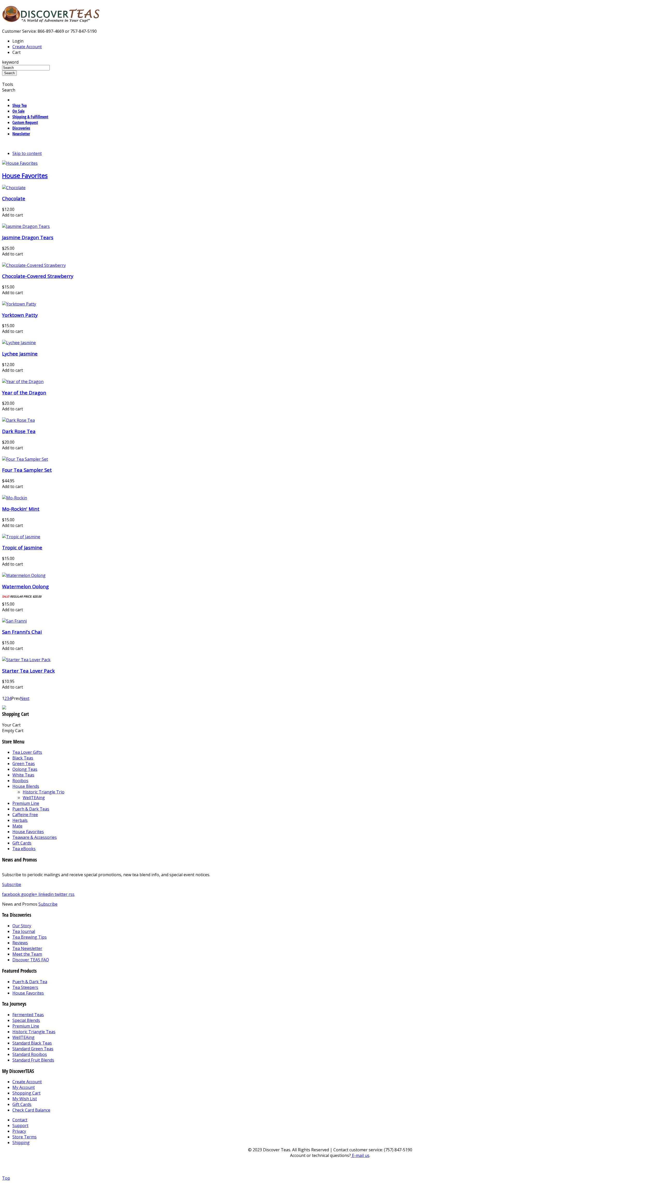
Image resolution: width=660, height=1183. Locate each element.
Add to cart (12, 215)
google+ (29, 894)
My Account (23, 1087)
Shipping (21, 1142)
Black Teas (22, 758)
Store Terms (24, 1137)
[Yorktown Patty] (19, 304)
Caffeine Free (25, 814)
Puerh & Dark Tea (29, 982)
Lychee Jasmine (20, 353)
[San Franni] (14, 621)
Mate (17, 826)
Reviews (20, 943)
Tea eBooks (24, 848)
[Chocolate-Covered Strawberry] (34, 265)
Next (24, 698)
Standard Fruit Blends (33, 1060)
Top (6, 1178)
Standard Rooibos (29, 1054)
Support (20, 1125)
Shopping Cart (26, 1093)
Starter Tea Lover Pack (28, 670)
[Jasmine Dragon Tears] (26, 226)
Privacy (19, 1131)
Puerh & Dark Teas (30, 809)
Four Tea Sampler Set (27, 470)
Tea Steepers (25, 987)
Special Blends (26, 1020)
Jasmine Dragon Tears (27, 237)
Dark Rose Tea (19, 431)
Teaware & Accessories (34, 837)
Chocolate (13, 198)
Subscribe (11, 884)
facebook (11, 894)
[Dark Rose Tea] (18, 420)
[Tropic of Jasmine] (21, 537)
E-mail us (360, 1155)
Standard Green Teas (32, 1049)
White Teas (23, 775)
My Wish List (24, 1099)
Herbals (20, 820)
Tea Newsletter (27, 948)
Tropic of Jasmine (22, 547)
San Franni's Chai (22, 631)
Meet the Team (27, 954)
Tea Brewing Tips (29, 937)
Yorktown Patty (20, 315)
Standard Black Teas (32, 1043)
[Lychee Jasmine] (19, 342)
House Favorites (25, 175)
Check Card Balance (31, 1110)
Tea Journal (23, 931)
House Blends (25, 786)
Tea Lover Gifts (27, 752)
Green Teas (23, 763)
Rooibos (20, 780)
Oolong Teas (24, 769)
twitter (62, 894)
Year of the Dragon (24, 392)
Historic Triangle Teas (33, 1032)
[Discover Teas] (51, 19)
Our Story (21, 926)
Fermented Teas (28, 1014)
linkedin (46, 894)
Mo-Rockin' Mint (20, 509)
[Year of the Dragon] (23, 381)
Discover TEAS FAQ (30, 960)
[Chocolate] (14, 188)
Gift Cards (21, 843)
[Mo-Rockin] (14, 498)
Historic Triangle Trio (43, 792)
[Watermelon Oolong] (24, 575)
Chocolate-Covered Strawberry (37, 276)
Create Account (27, 46)
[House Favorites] (20, 163)
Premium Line (25, 803)
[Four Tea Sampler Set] (25, 459)
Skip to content (27, 153)
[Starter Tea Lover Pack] (26, 660)
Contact (19, 1120)
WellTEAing (34, 797)
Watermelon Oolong (25, 586)
